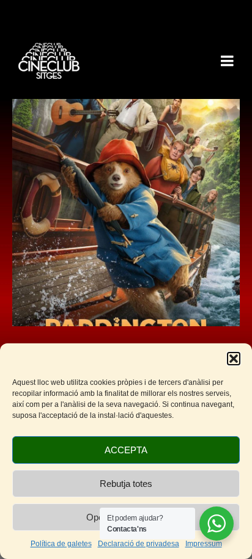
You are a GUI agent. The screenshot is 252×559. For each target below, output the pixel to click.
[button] (234, 359)
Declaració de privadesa (138, 543)
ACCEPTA (126, 450)
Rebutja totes (126, 483)
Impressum (203, 543)
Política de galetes (61, 543)
